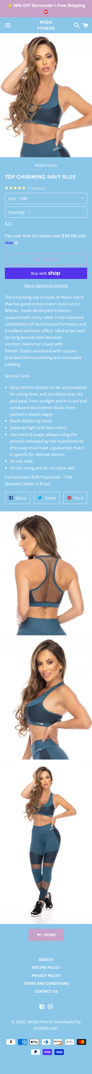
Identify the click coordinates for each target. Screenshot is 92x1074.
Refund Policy (46, 967)
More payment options (46, 285)
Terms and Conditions (46, 983)
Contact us (46, 991)
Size (12, 198)
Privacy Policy (46, 975)
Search (46, 959)
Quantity (16, 212)
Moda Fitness (46, 25)
